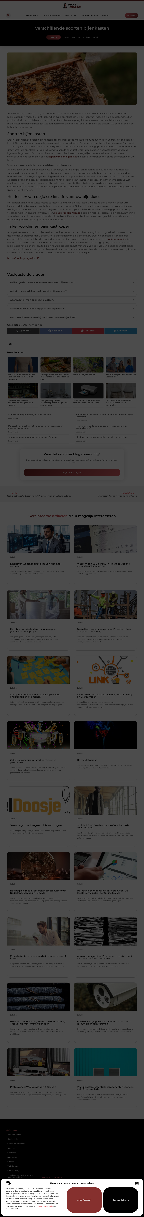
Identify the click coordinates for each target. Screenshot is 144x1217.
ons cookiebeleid (46, 1206)
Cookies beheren (121, 1200)
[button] (137, 1183)
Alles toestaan (84, 1200)
